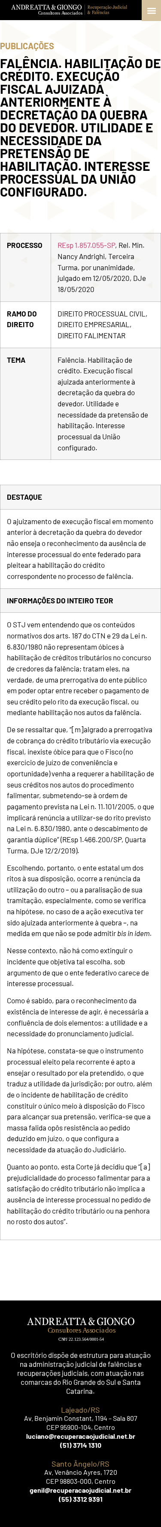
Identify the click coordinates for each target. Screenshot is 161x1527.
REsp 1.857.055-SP (86, 245)
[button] (151, 10)
